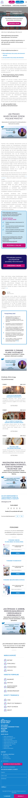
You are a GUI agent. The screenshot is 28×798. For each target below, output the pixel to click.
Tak (17, 516)
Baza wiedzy (4, 725)
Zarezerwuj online (14, 23)
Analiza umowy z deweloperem (19, 5)
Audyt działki (6, 746)
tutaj (7, 288)
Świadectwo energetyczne (9, 737)
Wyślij (18, 553)
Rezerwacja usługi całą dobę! (12, 764)
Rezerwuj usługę (19, 2)
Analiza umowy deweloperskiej (10, 740)
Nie (21, 516)
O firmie (3, 730)
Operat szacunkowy (8, 739)
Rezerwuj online (14, 245)
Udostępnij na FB (6, 501)
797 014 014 (11, 2)
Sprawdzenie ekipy (8, 745)
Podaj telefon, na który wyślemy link (18, 546)
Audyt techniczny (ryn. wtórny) (10, 742)
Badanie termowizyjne (8, 748)
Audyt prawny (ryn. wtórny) (9, 743)
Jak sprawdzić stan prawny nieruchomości (13, 57)
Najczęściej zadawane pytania (10, 726)
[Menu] (26, 2)
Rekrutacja (4, 731)
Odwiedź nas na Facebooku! (9, 767)
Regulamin (4, 728)
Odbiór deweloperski (6, 5)
